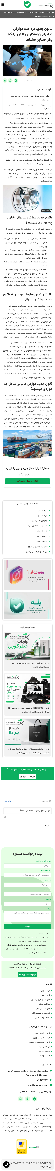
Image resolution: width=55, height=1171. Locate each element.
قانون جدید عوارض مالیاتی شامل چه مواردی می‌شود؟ (26, 113)
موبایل (48, 880)
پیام (49, 909)
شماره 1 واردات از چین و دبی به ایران (31, 118)
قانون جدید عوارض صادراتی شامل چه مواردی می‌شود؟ (30, 98)
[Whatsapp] (20, 1098)
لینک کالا (47, 890)
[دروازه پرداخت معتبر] (21, 1153)
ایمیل (48, 899)
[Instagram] (27, 1098)
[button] (16, 80)
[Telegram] (34, 1098)
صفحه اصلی (49, 12)
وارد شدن (7, 801)
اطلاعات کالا (46, 871)
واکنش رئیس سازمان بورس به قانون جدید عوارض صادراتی (28, 107)
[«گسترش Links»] (6, 1164)
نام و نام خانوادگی (43, 861)
